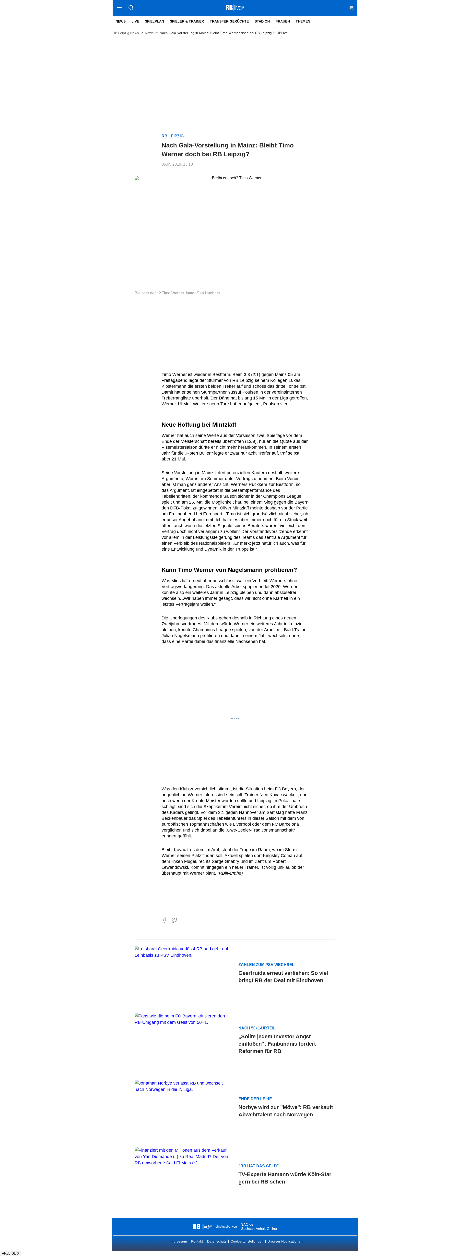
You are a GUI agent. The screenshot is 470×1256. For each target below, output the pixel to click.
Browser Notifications (284, 1241)
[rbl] (202, 1227)
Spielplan (154, 21)
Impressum (178, 1241)
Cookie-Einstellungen (247, 1241)
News (121, 21)
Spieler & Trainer (187, 21)
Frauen (283, 21)
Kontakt (197, 1241)
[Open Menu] (119, 8)
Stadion (262, 21)
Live (135, 21)
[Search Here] (131, 8)
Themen (303, 21)
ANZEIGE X (10, 1253)
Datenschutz (216, 1241)
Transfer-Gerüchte (229, 21)
